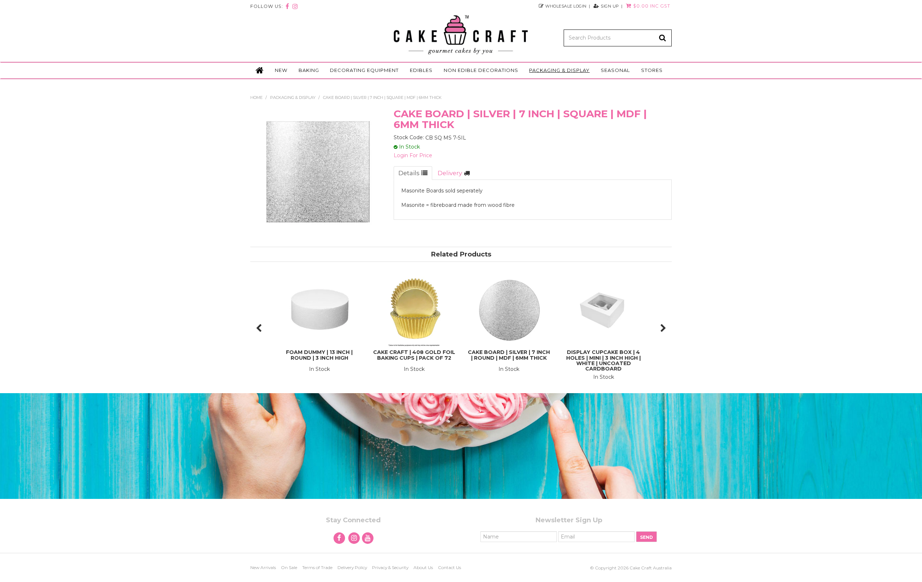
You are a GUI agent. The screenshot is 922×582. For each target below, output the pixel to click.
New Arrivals (263, 567)
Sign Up (610, 6)
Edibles (421, 70)
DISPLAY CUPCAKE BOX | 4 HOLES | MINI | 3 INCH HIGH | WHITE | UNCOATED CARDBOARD (603, 360)
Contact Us (449, 567)
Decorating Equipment (364, 70)
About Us (423, 567)
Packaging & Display (559, 70)
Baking (309, 70)
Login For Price (413, 155)
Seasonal (615, 70)
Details (409, 173)
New (281, 70)
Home (259, 70)
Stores (652, 70)
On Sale (289, 567)
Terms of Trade (317, 567)
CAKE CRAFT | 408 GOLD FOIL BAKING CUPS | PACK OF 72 (414, 355)
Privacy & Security (390, 567)
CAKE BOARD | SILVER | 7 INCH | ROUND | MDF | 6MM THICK (509, 355)
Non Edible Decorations (481, 70)
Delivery (450, 173)
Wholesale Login (566, 6)
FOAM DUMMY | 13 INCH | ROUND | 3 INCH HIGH (319, 355)
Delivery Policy (352, 567)
